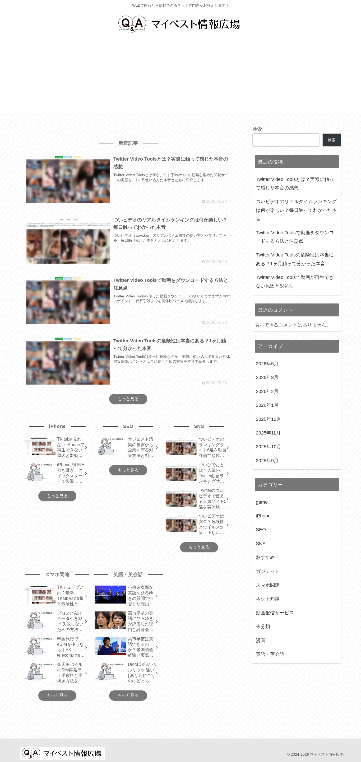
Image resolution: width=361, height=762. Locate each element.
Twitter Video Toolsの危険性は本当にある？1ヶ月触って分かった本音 (295, 259)
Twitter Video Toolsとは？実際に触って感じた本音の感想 (295, 183)
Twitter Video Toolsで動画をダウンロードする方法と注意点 (295, 237)
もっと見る (128, 398)
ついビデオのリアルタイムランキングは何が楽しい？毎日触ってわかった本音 (296, 210)
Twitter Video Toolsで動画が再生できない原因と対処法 (295, 281)
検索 (257, 129)
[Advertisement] (180, 76)
